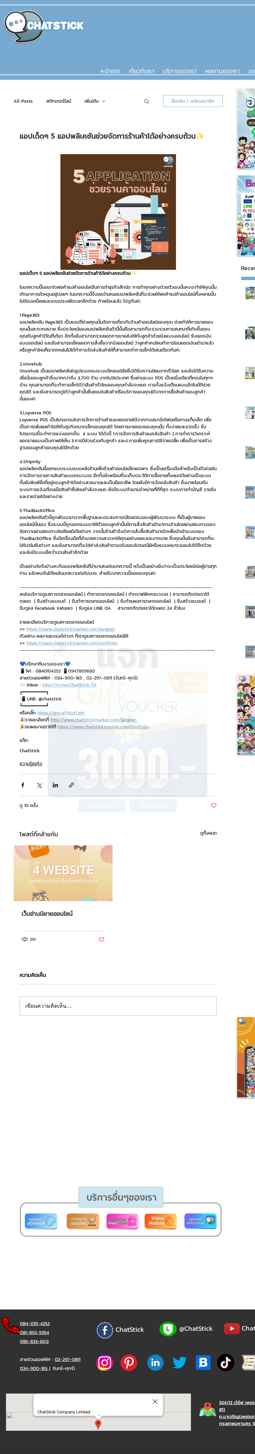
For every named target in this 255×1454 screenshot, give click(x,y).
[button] (102, 805)
